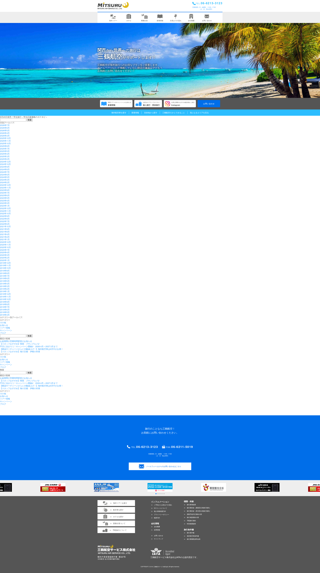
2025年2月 (5, 159)
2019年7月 (5, 275)
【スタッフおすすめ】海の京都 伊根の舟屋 (20, 351)
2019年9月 (5, 270)
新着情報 (135, 112)
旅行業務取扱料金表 (193, 539)
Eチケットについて (160, 508)
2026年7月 (5, 125)
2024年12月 (5, 161)
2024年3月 (5, 179)
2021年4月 (5, 234)
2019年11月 (5, 265)
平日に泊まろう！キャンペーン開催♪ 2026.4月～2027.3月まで (29, 346)
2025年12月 (5, 138)
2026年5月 (5, 130)
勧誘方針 (157, 518)
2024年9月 (5, 166)
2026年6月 (5, 127)
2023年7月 (5, 192)
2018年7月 (5, 306)
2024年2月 (5, 182)
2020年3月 (5, 255)
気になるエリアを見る (199, 112)
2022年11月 (5, 210)
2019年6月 (5, 278)
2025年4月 (5, 153)
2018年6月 (5, 309)
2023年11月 (5, 187)
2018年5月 (5, 312)
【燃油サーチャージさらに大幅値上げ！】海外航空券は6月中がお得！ (31, 349)
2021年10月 (5, 226)
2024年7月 (5, 172)
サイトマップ (158, 539)
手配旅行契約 (191, 520)
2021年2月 (5, 236)
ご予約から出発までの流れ (163, 505)
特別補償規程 (191, 524)
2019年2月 (5, 288)
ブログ (3, 332)
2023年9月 (5, 190)
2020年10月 (5, 247)
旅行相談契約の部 (193, 517)
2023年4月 (5, 200)
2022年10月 (5, 213)
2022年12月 (5, 208)
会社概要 (157, 526)
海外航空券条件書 (193, 536)
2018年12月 (5, 293)
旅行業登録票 (191, 504)
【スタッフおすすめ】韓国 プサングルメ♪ (19, 343)
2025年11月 (5, 140)
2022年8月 (5, 218)
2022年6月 (5, 223)
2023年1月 (5, 205)
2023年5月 (5, 197)
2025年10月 (5, 143)
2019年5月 (5, 281)
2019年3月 (5, 286)
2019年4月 (5, 283)
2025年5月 (5, 151)
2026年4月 (5, 133)
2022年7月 (5, 221)
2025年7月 (5, 148)
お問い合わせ (208, 103)
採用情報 (157, 530)
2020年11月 (5, 244)
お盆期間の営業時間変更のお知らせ (16, 341)
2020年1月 (5, 260)
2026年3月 (5, 135)
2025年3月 (5, 156)
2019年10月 (5, 268)
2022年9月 (5, 216)
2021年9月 (5, 229)
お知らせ (4, 325)
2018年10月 (5, 299)
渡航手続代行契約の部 (194, 514)
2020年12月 (5, 242)
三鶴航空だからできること (173, 112)
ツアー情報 (5, 327)
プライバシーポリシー (161, 514)
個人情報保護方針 (160, 511)
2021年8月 (5, 231)
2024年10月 (5, 164)
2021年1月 (5, 239)
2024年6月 (5, 174)
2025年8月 (5, 146)
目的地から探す (150, 112)
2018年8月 (5, 304)
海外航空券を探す (118, 112)
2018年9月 (5, 301)
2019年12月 (5, 262)
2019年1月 (5, 291)
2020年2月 (5, 257)
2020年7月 (5, 249)
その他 (3, 322)
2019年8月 (5, 273)
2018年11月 (5, 296)
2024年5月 (5, 177)
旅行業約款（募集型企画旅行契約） (199, 508)
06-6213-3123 (147, 447)
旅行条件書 (190, 533)
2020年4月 (5, 252)
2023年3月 (5, 203)
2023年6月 (5, 195)
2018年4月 (5, 314)
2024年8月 (5, 169)
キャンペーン (6, 330)
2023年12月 (5, 185)
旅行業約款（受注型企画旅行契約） (199, 511)
